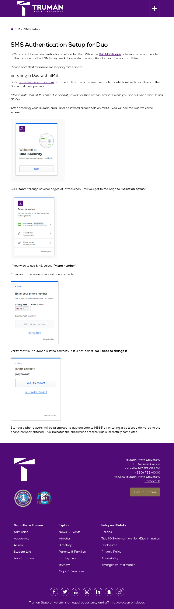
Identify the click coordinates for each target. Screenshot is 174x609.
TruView (64, 565)
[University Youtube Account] (76, 592)
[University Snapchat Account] (109, 592)
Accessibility (109, 558)
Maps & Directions (71, 571)
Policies (106, 532)
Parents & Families (72, 551)
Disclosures (109, 545)
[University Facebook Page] (54, 592)
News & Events (69, 532)
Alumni (19, 545)
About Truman (24, 558)
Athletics (65, 538)
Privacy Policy (111, 551)
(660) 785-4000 (147, 472)
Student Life (22, 551)
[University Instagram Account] (87, 592)
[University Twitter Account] (65, 592)
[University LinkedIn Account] (98, 592)
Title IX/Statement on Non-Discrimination (130, 538)
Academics (21, 538)
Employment (68, 558)
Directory (65, 545)
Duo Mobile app (110, 54)
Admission (21, 532)
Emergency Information (118, 565)
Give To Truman (145, 492)
